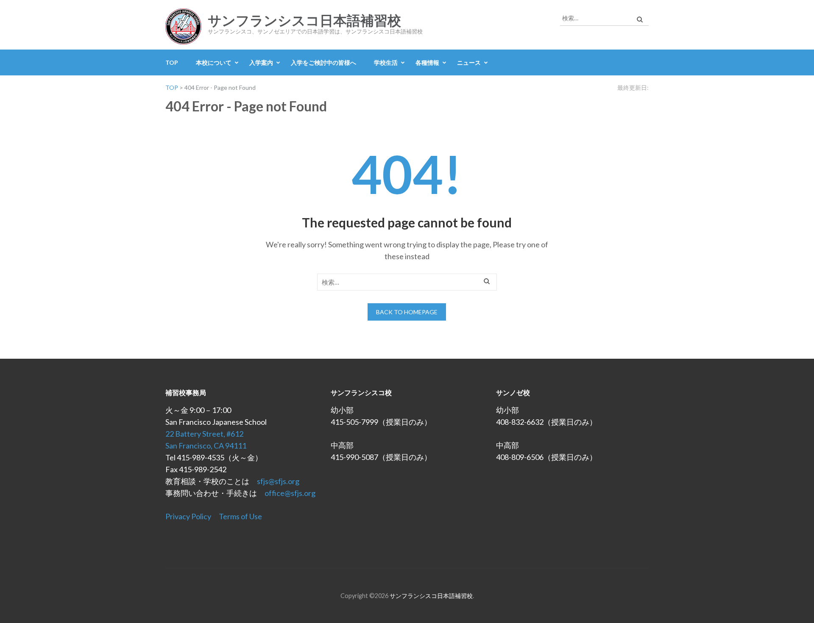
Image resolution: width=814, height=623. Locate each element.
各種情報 (427, 62)
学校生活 (386, 62)
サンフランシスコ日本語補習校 (304, 21)
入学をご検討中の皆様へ (323, 62)
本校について (213, 62)
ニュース (469, 62)
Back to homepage (407, 312)
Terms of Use (240, 516)
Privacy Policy (188, 516)
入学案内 (261, 62)
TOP (171, 62)
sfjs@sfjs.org (278, 481)
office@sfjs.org (290, 493)
